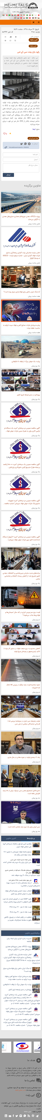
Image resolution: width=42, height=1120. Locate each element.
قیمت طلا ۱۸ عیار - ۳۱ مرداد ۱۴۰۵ (20, 912)
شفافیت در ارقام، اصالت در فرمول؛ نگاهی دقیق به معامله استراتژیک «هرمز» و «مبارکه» (22, 920)
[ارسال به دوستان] (10, 40)
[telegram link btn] (37, 1116)
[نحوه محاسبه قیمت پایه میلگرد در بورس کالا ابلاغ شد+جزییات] (21, 670)
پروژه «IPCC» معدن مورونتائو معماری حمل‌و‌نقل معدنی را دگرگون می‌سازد (21, 218)
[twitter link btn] (16, 1116)
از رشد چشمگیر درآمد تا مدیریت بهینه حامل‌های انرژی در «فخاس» (23, 884)
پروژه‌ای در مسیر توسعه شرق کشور (28, 394)
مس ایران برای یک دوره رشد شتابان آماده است (24, 827)
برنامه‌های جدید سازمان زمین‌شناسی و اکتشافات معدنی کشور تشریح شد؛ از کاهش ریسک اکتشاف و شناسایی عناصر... (21, 576)
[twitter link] (21, 144)
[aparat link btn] (33, 1116)
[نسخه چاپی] (5, 40)
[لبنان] (21, 14)
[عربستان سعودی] (27, 17)
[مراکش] (18, 14)
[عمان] (38, 17)
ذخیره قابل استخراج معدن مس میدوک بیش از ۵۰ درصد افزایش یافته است (21, 792)
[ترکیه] (21, 17)
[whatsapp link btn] (25, 1116)
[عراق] (12, 14)
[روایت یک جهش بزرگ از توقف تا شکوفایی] (21, 347)
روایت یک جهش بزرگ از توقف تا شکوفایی (26, 361)
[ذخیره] (15, 40)
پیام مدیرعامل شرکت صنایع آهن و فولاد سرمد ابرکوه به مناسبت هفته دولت (21, 327)
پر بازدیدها (31, 838)
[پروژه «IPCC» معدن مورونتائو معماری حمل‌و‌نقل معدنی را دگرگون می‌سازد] (21, 202)
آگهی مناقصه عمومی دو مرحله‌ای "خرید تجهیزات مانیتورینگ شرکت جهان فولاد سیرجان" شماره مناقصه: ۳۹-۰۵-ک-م (22, 1011)
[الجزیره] (33, 14)
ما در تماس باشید (20, 1090)
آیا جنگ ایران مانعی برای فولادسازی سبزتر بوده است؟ (22, 292)
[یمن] (18, 17)
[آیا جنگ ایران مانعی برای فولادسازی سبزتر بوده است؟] (21, 277)
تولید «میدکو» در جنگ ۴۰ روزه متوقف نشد (25, 875)
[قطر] (33, 17)
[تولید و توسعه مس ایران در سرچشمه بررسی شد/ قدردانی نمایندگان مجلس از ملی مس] (21, 706)
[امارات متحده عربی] (15, 17)
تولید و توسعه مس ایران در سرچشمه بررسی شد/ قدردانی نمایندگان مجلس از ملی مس (24, 722)
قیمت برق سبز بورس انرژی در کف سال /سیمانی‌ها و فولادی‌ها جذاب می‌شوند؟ (22, 614)
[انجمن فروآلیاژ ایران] (11, 1047)
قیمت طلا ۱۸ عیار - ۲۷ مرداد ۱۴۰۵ (20, 907)
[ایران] (24, 14)
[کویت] (15, 14)
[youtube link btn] (10, 1116)
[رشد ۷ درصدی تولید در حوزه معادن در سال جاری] (21, 743)
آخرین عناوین (11, 838)
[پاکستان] (27, 14)
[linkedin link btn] (6, 1116)
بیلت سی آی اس (33, 138)
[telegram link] (29, 144)
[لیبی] (9, 14)
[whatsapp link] (25, 144)
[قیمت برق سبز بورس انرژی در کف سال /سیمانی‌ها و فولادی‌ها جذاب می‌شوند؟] (21, 598)
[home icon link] (33, 22)
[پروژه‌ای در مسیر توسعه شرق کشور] (21, 380)
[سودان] (3, 14)
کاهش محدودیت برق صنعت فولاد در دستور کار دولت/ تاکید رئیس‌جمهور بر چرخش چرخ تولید (21, 650)
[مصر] (30, 14)
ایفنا (34, 129)
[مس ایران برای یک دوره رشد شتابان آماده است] (21, 812)
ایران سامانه (27, 1111)
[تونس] (30, 17)
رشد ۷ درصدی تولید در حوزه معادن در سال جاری (24, 757)
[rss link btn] (29, 1116)
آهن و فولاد (34, 39)
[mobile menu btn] (39, 22)
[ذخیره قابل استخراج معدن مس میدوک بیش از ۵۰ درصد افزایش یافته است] (21, 776)
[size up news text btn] (16, 37)
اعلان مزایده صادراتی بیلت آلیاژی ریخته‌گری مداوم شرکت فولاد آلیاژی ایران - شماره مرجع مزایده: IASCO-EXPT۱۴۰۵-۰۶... (21, 255)
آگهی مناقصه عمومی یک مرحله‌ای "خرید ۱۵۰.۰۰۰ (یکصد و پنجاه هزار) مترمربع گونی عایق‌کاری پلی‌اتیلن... (21, 466)
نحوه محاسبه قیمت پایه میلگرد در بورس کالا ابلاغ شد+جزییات (23, 686)
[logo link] (21, 8)
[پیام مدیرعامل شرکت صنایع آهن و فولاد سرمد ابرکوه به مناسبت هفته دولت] (21, 311)
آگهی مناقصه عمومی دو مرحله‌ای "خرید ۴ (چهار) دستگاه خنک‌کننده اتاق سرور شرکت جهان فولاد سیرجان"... (21, 538)
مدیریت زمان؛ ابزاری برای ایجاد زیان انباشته (19, 940)
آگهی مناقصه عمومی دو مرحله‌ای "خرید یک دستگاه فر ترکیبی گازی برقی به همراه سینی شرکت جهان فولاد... (22, 430)
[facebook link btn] (13, 1116)
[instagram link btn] (20, 1116)
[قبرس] (36, 14)
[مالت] (6, 14)
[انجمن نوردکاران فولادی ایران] (31, 1047)
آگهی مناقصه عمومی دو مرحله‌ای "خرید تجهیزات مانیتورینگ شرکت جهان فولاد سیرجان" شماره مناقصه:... (21, 502)
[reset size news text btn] (10, 37)
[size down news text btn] (5, 37)
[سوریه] (24, 17)
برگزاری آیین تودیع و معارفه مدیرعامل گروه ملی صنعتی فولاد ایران (17, 845)
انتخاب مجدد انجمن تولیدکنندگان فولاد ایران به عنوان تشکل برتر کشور (18, 892)
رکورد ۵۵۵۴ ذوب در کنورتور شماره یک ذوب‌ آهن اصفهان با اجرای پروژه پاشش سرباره (17, 900)
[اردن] (36, 17)
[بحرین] (38, 14)
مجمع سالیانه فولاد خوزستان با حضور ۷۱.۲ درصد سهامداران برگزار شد (17, 853)
